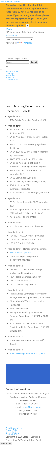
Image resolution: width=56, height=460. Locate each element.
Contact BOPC (12, 79)
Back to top (6, 443)
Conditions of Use (14, 428)
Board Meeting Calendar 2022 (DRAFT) (28, 353)
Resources (11, 75)
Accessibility (11, 35)
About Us (10, 77)
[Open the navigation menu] (7, 66)
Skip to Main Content (10, 1)
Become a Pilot (13, 71)
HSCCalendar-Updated (20, 252)
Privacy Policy (12, 430)
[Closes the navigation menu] (1, 69)
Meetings (10, 73)
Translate (27, 42)
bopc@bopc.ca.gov (32, 407)
